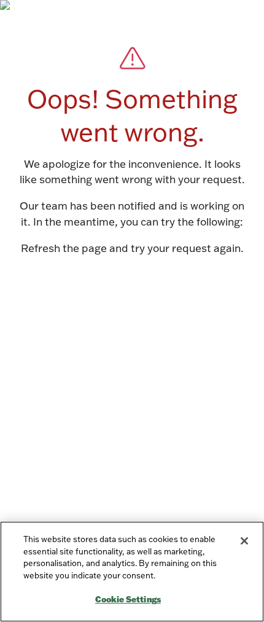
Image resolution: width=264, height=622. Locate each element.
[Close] (244, 540)
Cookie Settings (128, 599)
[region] (132, 571)
